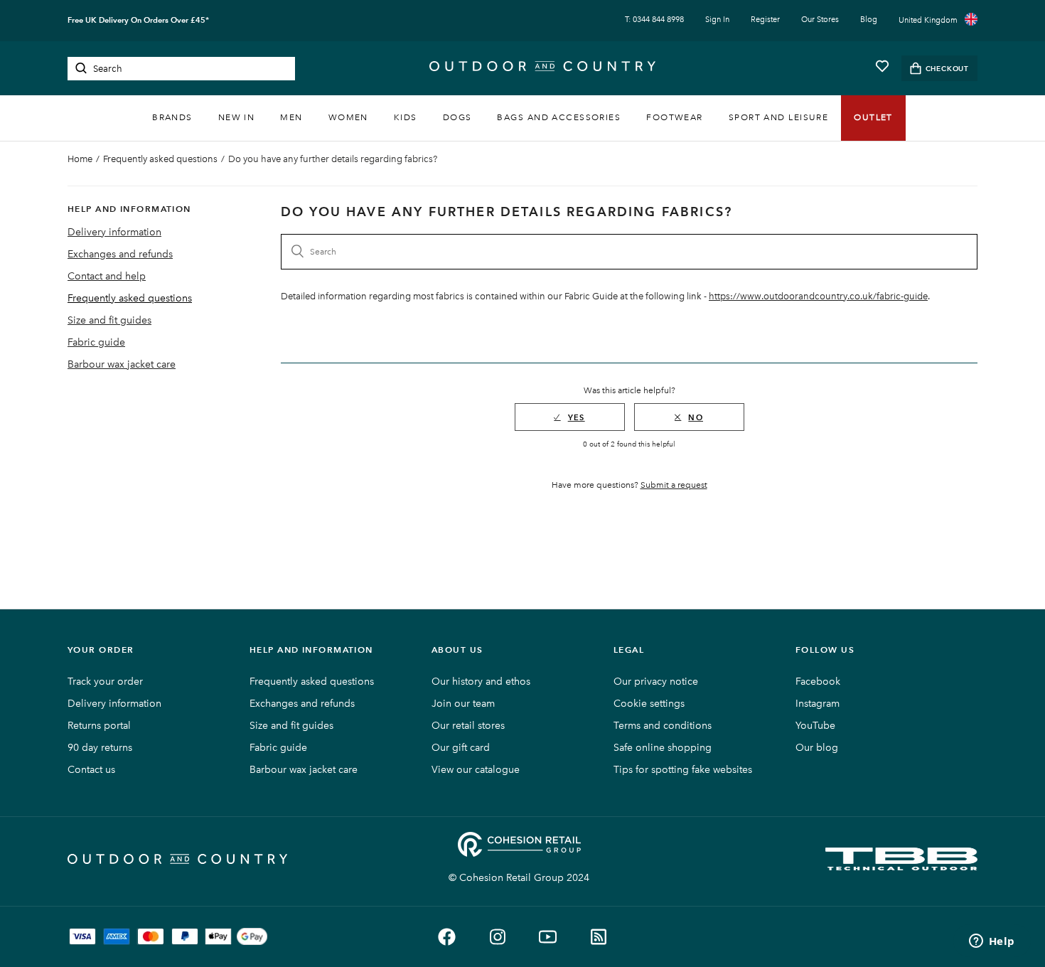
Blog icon (598, 937)
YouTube (815, 726)
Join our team (463, 704)
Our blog (816, 748)
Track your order (105, 681)
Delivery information (114, 232)
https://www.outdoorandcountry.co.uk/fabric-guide (818, 296)
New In (236, 117)
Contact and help (107, 276)
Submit (81, 68)
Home (80, 159)
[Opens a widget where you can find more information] (992, 942)
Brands (172, 117)
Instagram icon (497, 937)
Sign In (717, 19)
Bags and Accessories (559, 117)
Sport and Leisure (778, 117)
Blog (868, 19)
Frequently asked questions (160, 159)
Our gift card (461, 748)
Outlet (873, 117)
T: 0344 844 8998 (654, 19)
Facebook (817, 681)
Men (291, 117)
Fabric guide (96, 342)
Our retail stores (468, 726)
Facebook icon (447, 937)
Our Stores (820, 19)
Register (765, 19)
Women (348, 117)
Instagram (817, 704)
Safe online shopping (662, 748)
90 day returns (100, 748)
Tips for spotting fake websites (682, 770)
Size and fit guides (109, 320)
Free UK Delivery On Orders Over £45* (138, 20)
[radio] (570, 417)
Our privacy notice (655, 681)
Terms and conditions (662, 726)
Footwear (674, 117)
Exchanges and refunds (120, 254)
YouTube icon (548, 937)
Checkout (947, 68)
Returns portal (99, 726)
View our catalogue (476, 770)
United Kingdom (928, 20)
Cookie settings (649, 704)
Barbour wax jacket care (122, 364)
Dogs (457, 117)
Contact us (91, 770)
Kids (405, 117)
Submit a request (674, 485)
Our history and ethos (481, 681)
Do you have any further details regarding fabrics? (332, 159)
